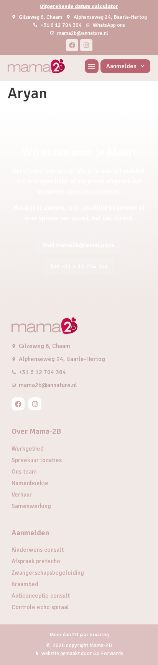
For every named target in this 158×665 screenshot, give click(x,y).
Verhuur (22, 494)
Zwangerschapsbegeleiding (48, 573)
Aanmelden (121, 66)
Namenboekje (30, 483)
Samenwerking (31, 506)
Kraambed (25, 584)
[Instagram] (86, 45)
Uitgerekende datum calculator (79, 6)
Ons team (24, 471)
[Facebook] (72, 45)
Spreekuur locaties (37, 460)
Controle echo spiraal (40, 607)
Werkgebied (28, 449)
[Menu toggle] (92, 66)
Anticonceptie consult (41, 596)
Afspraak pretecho (36, 561)
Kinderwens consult (38, 550)
